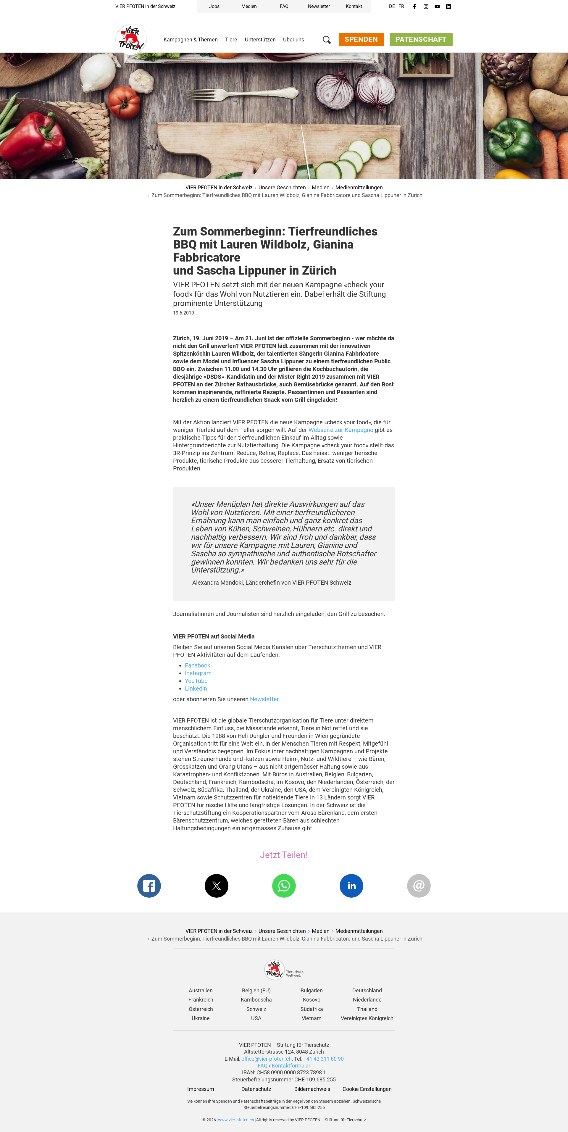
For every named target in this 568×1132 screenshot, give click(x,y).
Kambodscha (256, 999)
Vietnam (312, 1018)
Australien (201, 990)
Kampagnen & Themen (191, 39)
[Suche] (327, 41)
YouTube (196, 680)
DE (392, 6)
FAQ (284, 6)
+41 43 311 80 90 (324, 1059)
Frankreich (200, 999)
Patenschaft (421, 39)
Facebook (197, 665)
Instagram (198, 673)
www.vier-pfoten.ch (236, 1120)
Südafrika (312, 1009)
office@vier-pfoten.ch (266, 1059)
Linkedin (196, 688)
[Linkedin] (448, 7)
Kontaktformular (291, 1065)
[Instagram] (426, 7)
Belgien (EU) (256, 990)
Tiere (231, 39)
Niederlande (367, 999)
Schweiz (256, 1009)
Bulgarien (312, 990)
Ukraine (201, 1018)
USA (256, 1018)
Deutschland (367, 990)
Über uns (293, 39)
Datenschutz (256, 1089)
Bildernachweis (311, 1089)
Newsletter (319, 6)
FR (401, 6)
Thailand (367, 1009)
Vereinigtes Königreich (367, 1018)
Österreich (201, 1009)
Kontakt (354, 6)
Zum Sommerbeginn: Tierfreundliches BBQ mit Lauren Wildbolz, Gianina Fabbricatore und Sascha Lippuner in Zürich (286, 195)
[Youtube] (437, 7)
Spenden (361, 39)
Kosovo (311, 999)
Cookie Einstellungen (367, 1089)
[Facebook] (415, 7)
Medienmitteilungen (359, 187)
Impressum (200, 1089)
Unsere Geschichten (282, 187)
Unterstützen (260, 39)
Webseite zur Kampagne (341, 429)
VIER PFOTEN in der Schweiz (145, 6)
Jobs (214, 6)
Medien (249, 6)
